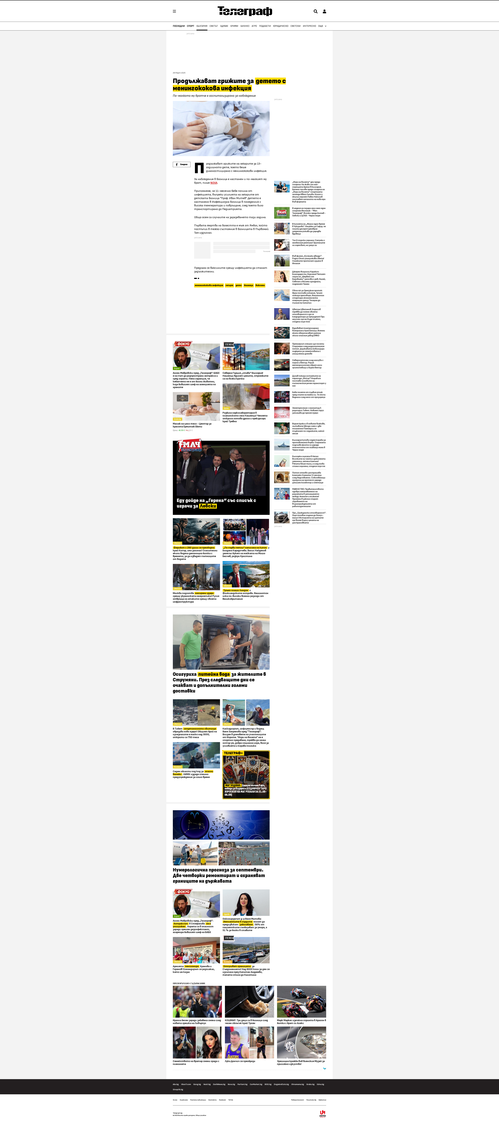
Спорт (190, 26)
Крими (234, 26)
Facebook (222, 1100)
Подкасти (265, 26)
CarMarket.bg (256, 1084)
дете (239, 285)
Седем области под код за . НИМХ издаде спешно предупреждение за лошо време (193, 774)
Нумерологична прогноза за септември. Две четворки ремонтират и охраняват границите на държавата (219, 876)
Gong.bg (197, 1084)
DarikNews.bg (219, 1084)
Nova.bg (231, 1084)
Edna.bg (320, 1084)
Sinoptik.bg (178, 1090)
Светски (296, 26)
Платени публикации (198, 1100)
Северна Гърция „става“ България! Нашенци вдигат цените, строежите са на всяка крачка (245, 376)
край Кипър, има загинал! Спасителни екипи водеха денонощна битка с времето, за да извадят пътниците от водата (195, 553)
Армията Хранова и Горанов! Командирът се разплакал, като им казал (194, 969)
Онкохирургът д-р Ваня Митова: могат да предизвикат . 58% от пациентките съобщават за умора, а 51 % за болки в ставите (245, 925)
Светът (214, 26)
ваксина (260, 285)
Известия (322, 1100)
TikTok (230, 1100)
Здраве (224, 26)
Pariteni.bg (242, 1084)
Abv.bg (176, 1084)
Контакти (212, 1100)
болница (248, 285)
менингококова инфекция (209, 285)
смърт (229, 285)
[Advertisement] (221, 312)
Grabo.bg (310, 1084)
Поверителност (297, 1100)
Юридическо (280, 26)
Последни (179, 26)
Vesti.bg (207, 1084)
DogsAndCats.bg (281, 1084)
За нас (175, 1100)
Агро (254, 26)
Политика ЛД (311, 1100)
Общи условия (201, 1115)
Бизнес (245, 26)
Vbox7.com (186, 1084)
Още (320, 26)
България (201, 26)
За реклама (184, 1100)
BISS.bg (268, 1084)
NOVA (213, 182)
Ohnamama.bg (297, 1084)
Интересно (309, 26)
